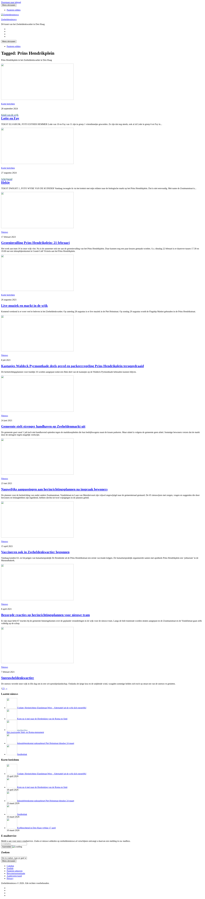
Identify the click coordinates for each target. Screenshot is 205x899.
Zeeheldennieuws (9, 19)
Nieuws (4, 232)
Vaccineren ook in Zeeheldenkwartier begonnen (35, 552)
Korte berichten (8, 104)
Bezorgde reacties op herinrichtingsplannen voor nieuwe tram (45, 615)
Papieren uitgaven (14, 871)
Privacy (10, 878)
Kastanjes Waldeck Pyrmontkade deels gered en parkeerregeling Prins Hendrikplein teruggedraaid (72, 366)
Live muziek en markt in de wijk (24, 305)
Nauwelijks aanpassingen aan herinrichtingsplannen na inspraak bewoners (54, 489)
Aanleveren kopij (14, 876)
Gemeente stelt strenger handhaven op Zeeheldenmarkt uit (43, 426)
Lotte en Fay (10, 117)
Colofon (10, 866)
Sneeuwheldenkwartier (17, 678)
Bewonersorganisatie (16, 873)
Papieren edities (13, 10)
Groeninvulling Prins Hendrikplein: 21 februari (35, 242)
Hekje (6, 181)
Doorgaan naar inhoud (11, 2)
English (10, 868)
